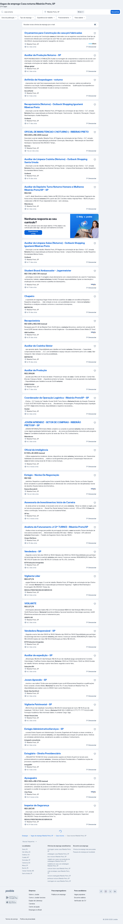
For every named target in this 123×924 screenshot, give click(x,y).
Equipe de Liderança (35, 901)
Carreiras (32, 904)
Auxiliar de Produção (35, 370)
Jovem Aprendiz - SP (35, 679)
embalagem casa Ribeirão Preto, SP (58, 854)
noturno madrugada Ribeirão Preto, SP (59, 876)
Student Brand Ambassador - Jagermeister (47, 270)
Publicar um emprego (59, 894)
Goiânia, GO (26, 854)
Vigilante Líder (32, 576)
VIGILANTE (30, 603)
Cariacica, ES (26, 863)
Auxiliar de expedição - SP (38, 655)
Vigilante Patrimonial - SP (38, 704)
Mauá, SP (25, 865)
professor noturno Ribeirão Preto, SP (59, 878)
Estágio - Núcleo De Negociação (41, 475)
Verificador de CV (80, 901)
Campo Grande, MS (28, 871)
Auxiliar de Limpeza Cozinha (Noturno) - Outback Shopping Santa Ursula (55, 161)
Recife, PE (25, 868)
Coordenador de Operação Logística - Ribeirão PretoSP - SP (56, 397)
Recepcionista (32, 320)
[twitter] (110, 891)
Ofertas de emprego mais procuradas (84, 849)
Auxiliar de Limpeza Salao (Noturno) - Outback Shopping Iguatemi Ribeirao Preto (54, 244)
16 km (80, 12)
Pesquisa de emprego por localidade (84, 852)
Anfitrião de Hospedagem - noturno (43, 79)
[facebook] (101, 891)
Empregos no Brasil (35, 910)
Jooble (115, 919)
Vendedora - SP (32, 551)
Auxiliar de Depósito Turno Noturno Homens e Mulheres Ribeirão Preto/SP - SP (54, 188)
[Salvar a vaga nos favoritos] (95, 33)
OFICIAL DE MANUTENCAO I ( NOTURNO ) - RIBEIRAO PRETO (56, 131)
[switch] (95, 24)
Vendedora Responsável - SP (39, 630)
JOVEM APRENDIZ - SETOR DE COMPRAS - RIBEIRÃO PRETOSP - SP (52, 424)
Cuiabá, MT (25, 857)
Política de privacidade (27, 919)
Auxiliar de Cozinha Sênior (38, 345)
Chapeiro (29, 296)
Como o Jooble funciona (37, 898)
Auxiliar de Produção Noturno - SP (42, 55)
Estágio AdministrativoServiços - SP (44, 729)
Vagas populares (79, 894)
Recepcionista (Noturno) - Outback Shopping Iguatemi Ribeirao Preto (53, 106)
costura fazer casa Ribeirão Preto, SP (59, 868)
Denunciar (92, 47)
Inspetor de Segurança (36, 805)
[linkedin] (115, 891)
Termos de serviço (11, 919)
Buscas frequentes (28, 841)
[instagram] (106, 891)
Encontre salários (80, 898)
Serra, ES (25, 849)
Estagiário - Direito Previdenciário (42, 753)
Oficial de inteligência (36, 449)
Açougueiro (30, 778)
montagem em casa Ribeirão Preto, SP (59, 881)
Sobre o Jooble (34, 894)
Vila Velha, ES (26, 852)
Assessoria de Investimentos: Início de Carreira (49, 502)
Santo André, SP (27, 873)
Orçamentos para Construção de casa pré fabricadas (53, 33)
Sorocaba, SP (26, 860)
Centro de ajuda (34, 907)
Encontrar (115, 12)
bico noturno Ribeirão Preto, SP (57, 856)
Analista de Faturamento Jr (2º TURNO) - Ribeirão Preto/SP (56, 527)
